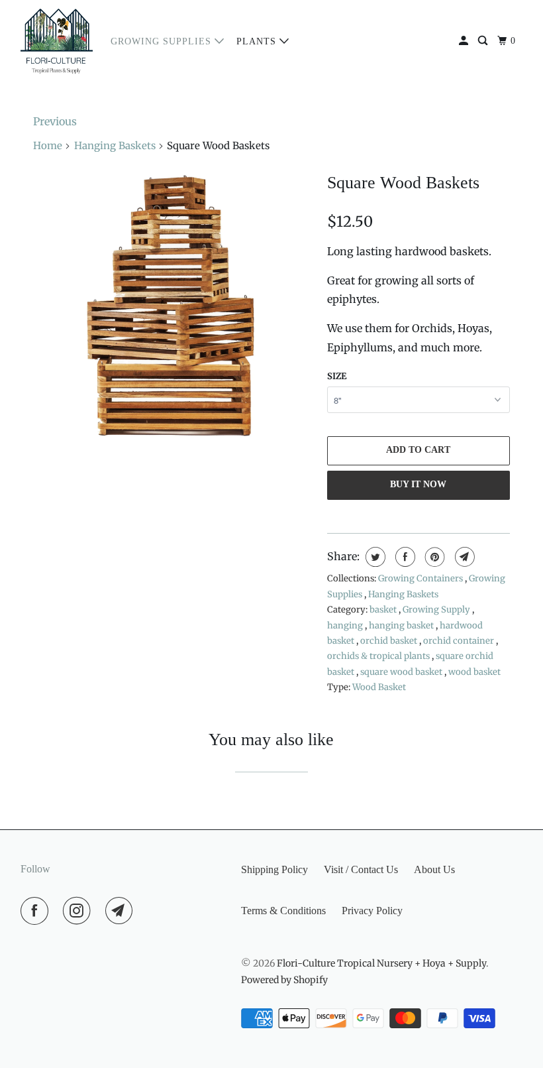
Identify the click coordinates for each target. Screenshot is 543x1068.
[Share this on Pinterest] (433, 557)
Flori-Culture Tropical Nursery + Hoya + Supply (381, 963)
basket (384, 609)
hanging (346, 625)
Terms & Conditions (283, 910)
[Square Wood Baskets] (173, 305)
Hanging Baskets (115, 145)
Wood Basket (379, 687)
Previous (55, 121)
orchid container (459, 640)
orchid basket (389, 640)
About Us (434, 869)
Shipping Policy (274, 869)
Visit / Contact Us (361, 869)
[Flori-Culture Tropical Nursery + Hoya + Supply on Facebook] (37, 911)
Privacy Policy (372, 910)
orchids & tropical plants (379, 656)
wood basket (474, 672)
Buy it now (418, 484)
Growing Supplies (163, 41)
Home (47, 145)
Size (336, 376)
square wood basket (402, 672)
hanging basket (402, 625)
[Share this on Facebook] (403, 557)
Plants (257, 41)
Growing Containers (421, 578)
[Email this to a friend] (463, 557)
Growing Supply (437, 609)
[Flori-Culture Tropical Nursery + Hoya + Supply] (57, 41)
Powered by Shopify (284, 980)
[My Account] (464, 41)
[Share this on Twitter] (373, 557)
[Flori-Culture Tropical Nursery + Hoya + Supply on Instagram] (79, 911)
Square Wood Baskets (403, 182)
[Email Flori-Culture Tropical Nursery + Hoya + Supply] (121, 911)
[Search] (484, 41)
